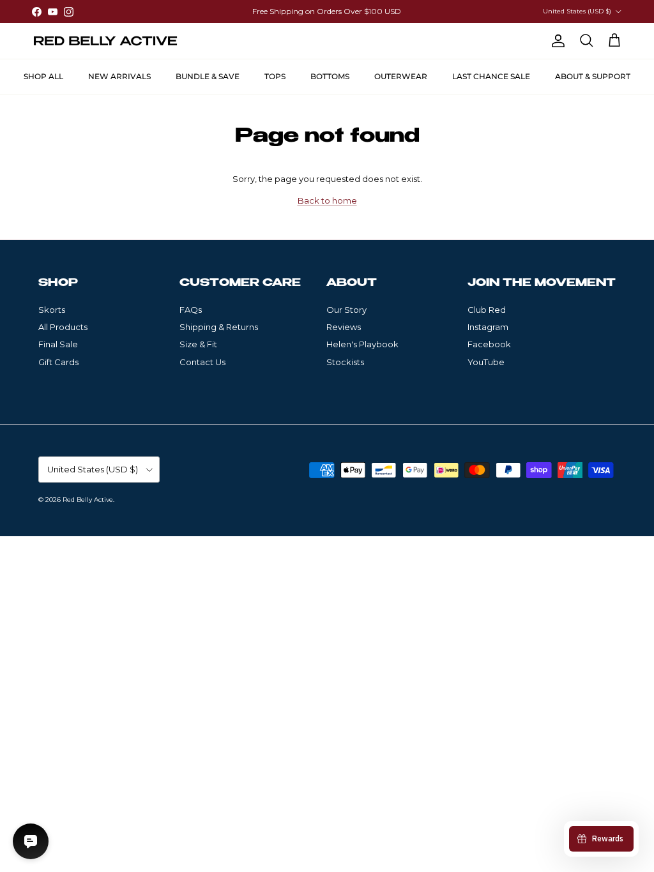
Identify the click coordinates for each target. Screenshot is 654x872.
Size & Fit (198, 344)
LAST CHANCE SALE (491, 76)
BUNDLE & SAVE (208, 76)
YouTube (486, 362)
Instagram (488, 327)
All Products (62, 327)
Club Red (487, 309)
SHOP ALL (43, 76)
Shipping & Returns (218, 327)
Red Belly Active (88, 499)
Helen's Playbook (362, 344)
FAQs (190, 309)
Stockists (345, 362)
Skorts (51, 309)
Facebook (489, 344)
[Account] (555, 41)
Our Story (346, 309)
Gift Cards (58, 362)
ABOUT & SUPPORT (592, 76)
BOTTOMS (329, 76)
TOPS (274, 76)
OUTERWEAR (400, 76)
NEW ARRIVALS (119, 76)
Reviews (343, 327)
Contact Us (202, 362)
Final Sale (58, 344)
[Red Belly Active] (105, 41)
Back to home (327, 200)
